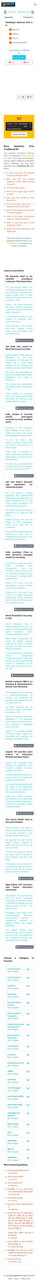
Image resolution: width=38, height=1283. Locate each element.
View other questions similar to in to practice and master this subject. (19, 242)
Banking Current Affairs (25, 476)
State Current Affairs (25, 813)
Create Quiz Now (19, 134)
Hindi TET (12, 12)
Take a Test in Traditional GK (19, 51)
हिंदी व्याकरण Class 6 (25, 12)
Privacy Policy (25, 1279)
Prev (13, 62)
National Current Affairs (24, 546)
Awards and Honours (25, 340)
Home (10, 1279)
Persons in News (27, 878)
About (16, 1279)
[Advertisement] (19, 80)
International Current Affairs (23, 675)
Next (27, 62)
